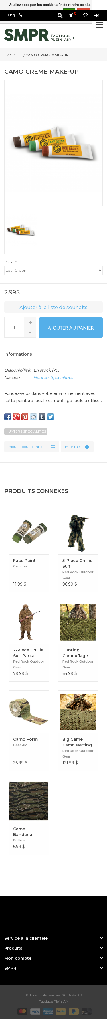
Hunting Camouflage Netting (75, 653)
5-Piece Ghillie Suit (77, 563)
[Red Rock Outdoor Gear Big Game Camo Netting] (78, 711)
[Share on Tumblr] (42, 416)
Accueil (15, 55)
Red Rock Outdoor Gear (78, 575)
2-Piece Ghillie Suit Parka (28, 652)
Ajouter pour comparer (28, 446)
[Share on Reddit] (33, 416)
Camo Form (25, 739)
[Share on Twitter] (50, 416)
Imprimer (73, 446)
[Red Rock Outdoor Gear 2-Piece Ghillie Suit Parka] (29, 622)
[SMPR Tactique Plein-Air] (39, 35)
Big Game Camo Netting (77, 742)
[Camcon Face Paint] (29, 533)
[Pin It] (24, 416)
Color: (10, 262)
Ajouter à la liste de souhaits (53, 307)
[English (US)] (11, 15)
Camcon (20, 566)
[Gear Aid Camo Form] (29, 711)
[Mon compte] (96, 15)
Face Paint (24, 560)
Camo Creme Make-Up (47, 55)
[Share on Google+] (16, 416)
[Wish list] (85, 15)
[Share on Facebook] (7, 416)
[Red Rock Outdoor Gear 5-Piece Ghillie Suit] (78, 533)
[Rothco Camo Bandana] (29, 801)
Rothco (19, 840)
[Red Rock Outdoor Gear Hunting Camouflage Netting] (78, 622)
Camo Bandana (22, 831)
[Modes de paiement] (21, 1011)
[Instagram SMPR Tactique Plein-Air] (63, 913)
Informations (18, 354)
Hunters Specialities (53, 377)
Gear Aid (20, 745)
